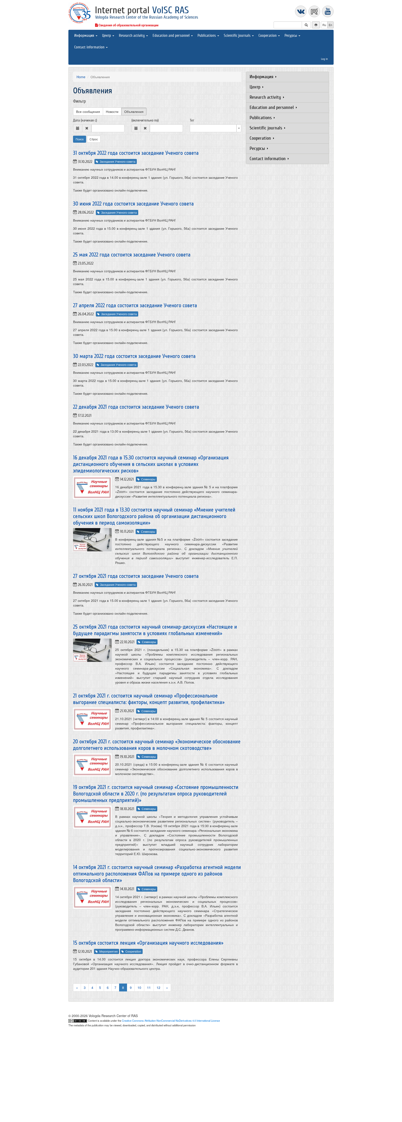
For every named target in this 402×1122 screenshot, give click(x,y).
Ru (324, 25)
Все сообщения (88, 111)
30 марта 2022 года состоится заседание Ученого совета (134, 356)
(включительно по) (145, 120)
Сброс (94, 139)
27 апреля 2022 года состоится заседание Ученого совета (135, 305)
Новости (112, 111)
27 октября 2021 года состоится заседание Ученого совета (136, 576)
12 (158, 987)
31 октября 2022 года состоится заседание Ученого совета (136, 153)
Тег (192, 120)
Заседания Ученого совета (117, 161)
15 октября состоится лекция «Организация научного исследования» (148, 943)
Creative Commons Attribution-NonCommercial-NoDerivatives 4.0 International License (171, 1020)
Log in (324, 59)
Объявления (134, 111)
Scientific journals (237, 35)
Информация (84, 35)
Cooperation (268, 35)
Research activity (132, 35)
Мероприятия (108, 951)
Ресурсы (291, 35)
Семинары (148, 479)
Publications (207, 35)
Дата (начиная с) (85, 120)
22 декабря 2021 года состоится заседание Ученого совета (136, 407)
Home (81, 76)
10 (139, 987)
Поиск (80, 139)
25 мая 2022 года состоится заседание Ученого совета (132, 255)
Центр (107, 35)
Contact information (89, 47)
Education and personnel (172, 35)
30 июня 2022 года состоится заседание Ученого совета (133, 204)
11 (149, 987)
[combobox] (215, 128)
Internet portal (142, 10)
